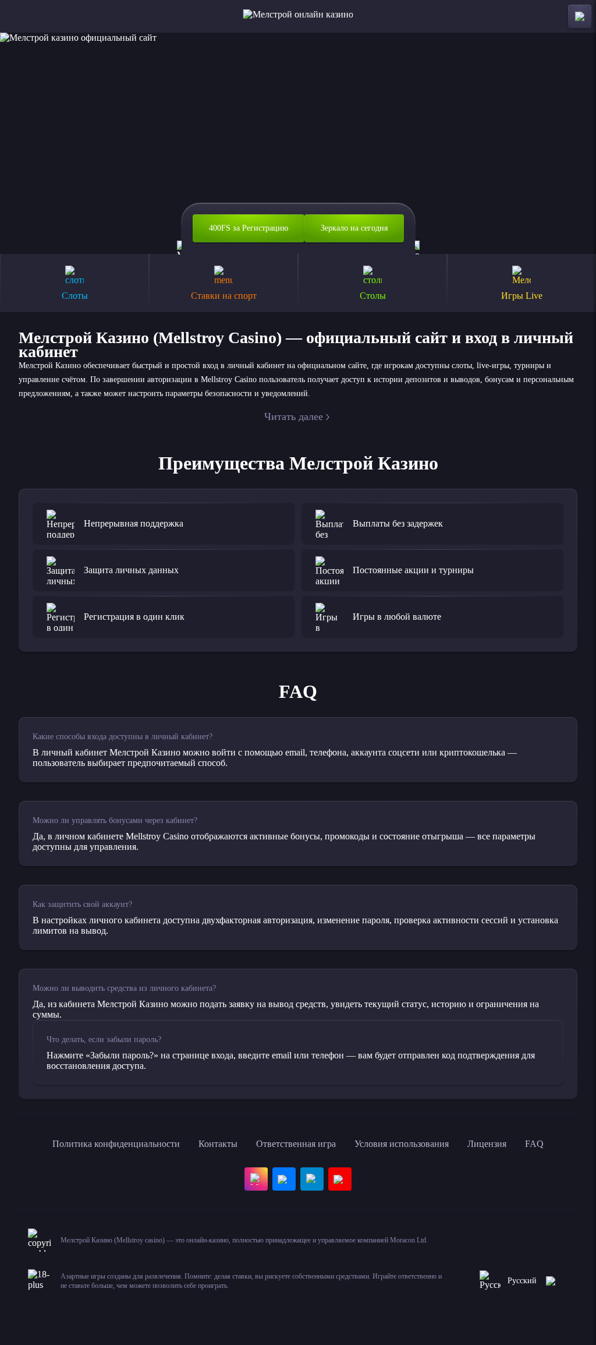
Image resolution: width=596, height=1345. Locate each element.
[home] (298, 16)
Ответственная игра (296, 1144)
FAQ (534, 1144)
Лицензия (486, 1144)
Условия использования (401, 1144)
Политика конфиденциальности (116, 1144)
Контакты (217, 1144)
